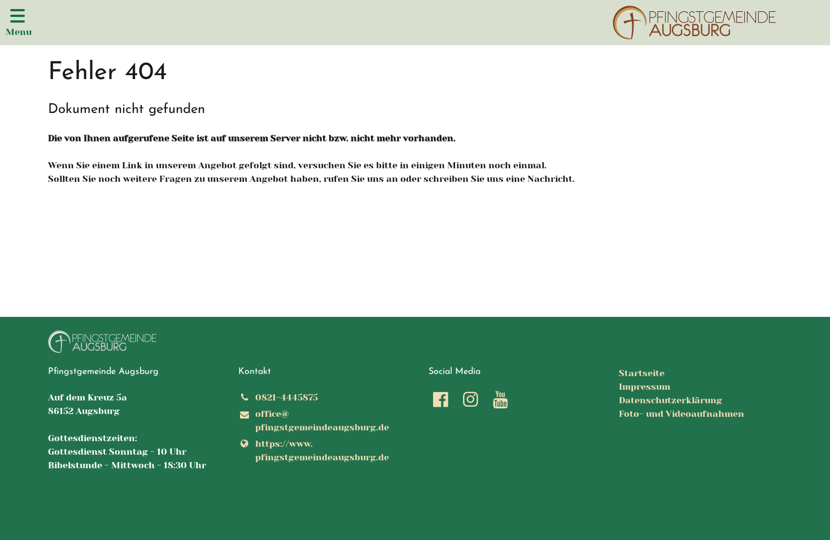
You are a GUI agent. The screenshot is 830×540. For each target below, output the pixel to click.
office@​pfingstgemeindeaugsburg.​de (322, 420)
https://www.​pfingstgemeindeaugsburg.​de (322, 450)
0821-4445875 (286, 397)
